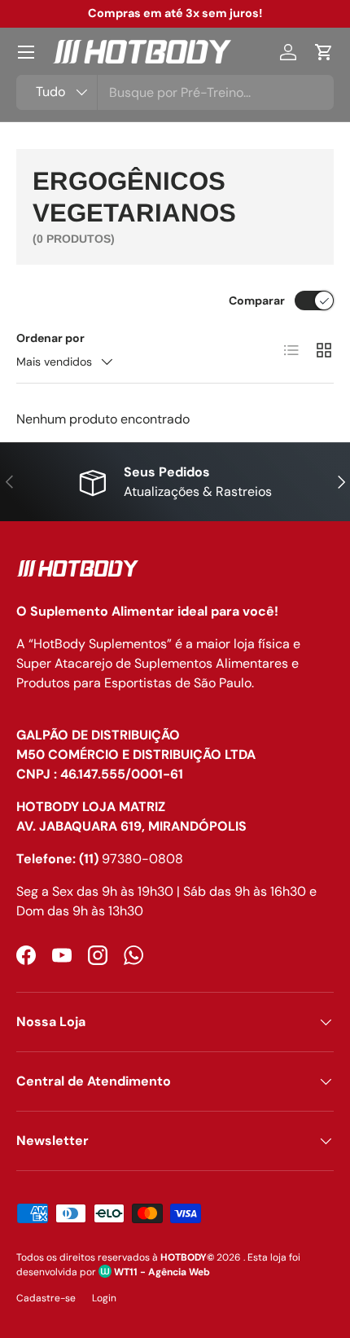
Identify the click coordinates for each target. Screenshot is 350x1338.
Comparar (257, 300)
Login (104, 1298)
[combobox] (175, 92)
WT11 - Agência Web (161, 1272)
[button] (324, 52)
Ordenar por (50, 338)
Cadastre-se (46, 1298)
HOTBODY (183, 1257)
